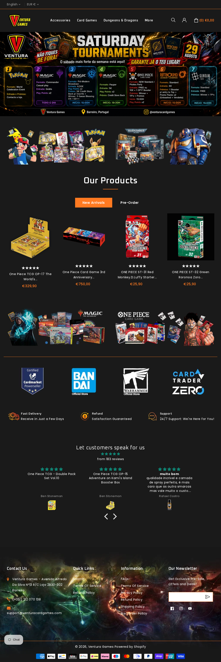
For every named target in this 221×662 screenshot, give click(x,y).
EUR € (31, 4)
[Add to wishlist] (48, 218)
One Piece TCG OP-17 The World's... (30, 276)
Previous (5, 79)
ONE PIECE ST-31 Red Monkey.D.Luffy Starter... (137, 274)
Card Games (87, 20)
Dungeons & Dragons (121, 20)
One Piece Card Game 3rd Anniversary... (84, 274)
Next (216, 79)
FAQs (125, 579)
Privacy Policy (132, 593)
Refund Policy (132, 599)
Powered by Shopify (130, 647)
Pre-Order (129, 202)
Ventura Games (101, 647)
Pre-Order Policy (134, 613)
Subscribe (208, 597)
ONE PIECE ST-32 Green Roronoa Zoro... (190, 274)
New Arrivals (93, 202)
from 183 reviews (110, 459)
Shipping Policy (133, 606)
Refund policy (84, 593)
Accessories (60, 20)
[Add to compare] (48, 228)
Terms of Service (87, 586)
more (149, 20)
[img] (110, 453)
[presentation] (9, 244)
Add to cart (48, 248)
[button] (175, 19)
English (12, 4)
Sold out (102, 248)
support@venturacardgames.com (34, 613)
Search (78, 579)
